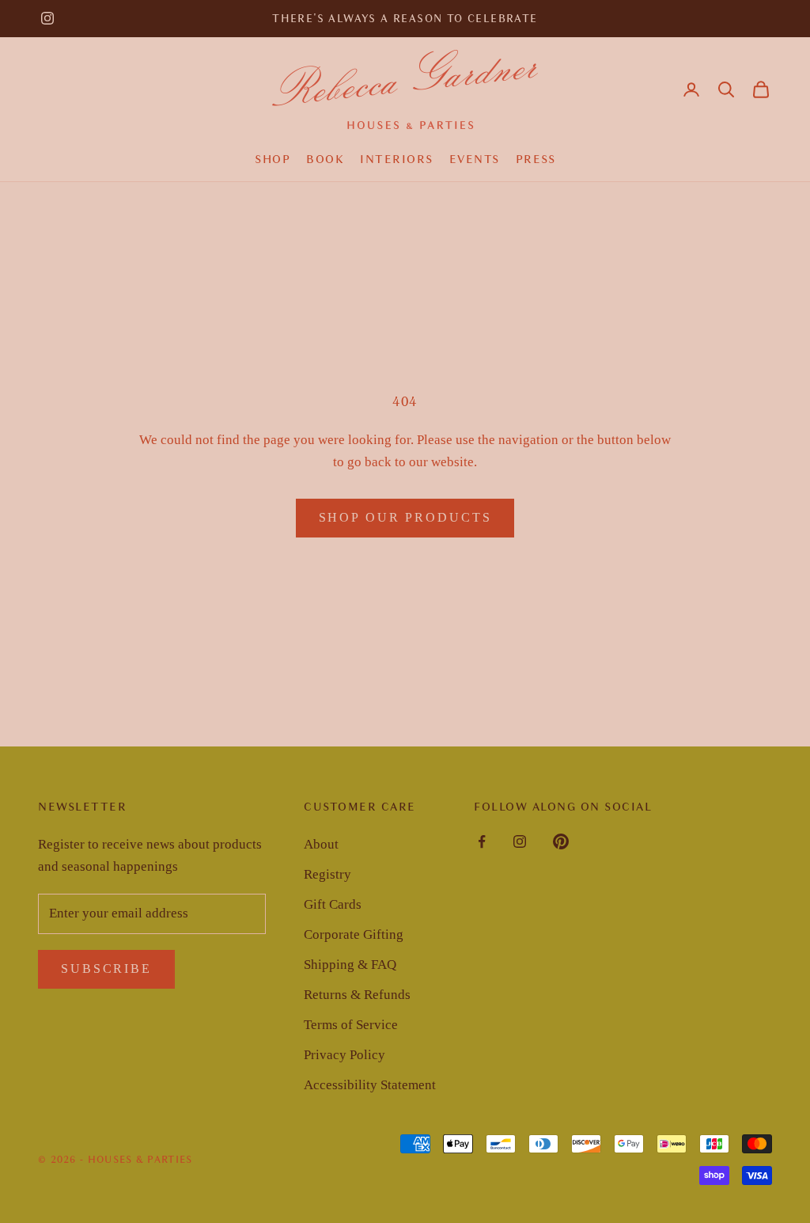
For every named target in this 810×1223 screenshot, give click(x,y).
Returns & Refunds (357, 994)
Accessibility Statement (370, 1084)
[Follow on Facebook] (482, 841)
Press (536, 159)
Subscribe (106, 968)
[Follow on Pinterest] (561, 841)
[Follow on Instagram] (47, 18)
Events (474, 159)
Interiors (396, 159)
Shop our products (405, 517)
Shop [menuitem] (272, 159)
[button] (726, 89)
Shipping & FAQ (350, 964)
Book (325, 159)
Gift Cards (332, 904)
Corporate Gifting (353, 934)
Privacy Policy (344, 1054)
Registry (327, 874)
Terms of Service (351, 1024)
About (321, 844)
